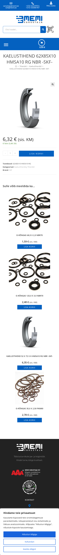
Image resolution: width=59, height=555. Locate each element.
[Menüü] (6, 44)
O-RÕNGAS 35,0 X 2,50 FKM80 (29, 408)
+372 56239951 (33, 6)
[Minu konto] (51, 3)
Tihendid (30, 167)
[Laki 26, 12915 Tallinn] (29, 505)
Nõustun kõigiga (29, 534)
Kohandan (29, 541)
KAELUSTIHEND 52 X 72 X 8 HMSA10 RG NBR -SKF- (29, 356)
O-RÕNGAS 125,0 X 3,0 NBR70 (29, 295)
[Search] (43, 29)
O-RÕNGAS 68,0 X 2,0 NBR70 (29, 235)
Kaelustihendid (20, 167)
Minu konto (51, 6)
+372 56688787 (33, 8)
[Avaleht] (16, 66)
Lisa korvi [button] (29, 246)
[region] (29, 531)
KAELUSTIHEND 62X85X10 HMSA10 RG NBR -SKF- (29, 69)
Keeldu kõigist (29, 549)
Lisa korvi (36, 153)
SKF (10, 170)
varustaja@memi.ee (11, 6)
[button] (52, 84)
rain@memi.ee (11, 8)
